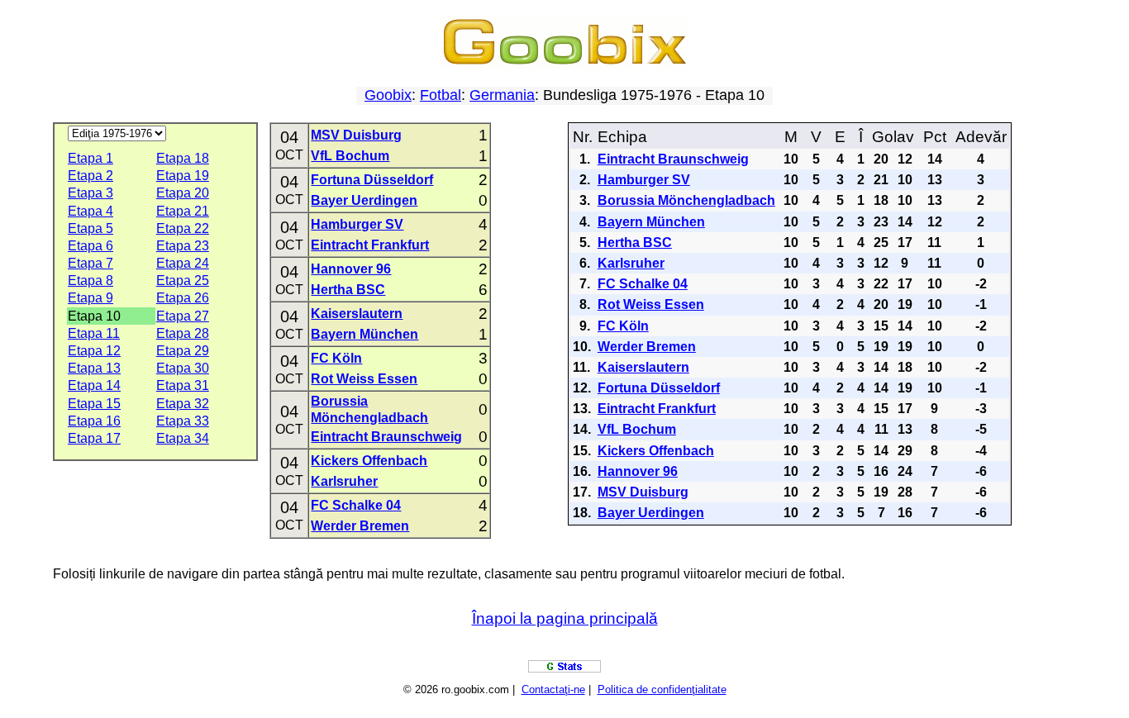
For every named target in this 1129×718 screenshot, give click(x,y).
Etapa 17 (94, 438)
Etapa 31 (182, 385)
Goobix (388, 95)
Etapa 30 (182, 368)
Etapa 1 (90, 158)
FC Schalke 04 (356, 505)
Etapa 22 (182, 228)
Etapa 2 (90, 176)
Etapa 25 (182, 280)
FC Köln (336, 358)
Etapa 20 (182, 193)
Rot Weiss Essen (364, 379)
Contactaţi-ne (553, 689)
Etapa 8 (90, 280)
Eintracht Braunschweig (386, 437)
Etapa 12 (94, 351)
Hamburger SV (357, 224)
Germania (502, 95)
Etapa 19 (182, 176)
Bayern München (364, 334)
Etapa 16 (94, 421)
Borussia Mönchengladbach (686, 200)
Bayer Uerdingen (364, 200)
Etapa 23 (182, 246)
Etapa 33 (182, 421)
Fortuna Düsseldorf (372, 180)
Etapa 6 (90, 246)
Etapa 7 (90, 263)
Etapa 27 (182, 316)
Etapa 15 (94, 404)
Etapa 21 (182, 211)
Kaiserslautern (357, 314)
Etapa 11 (94, 333)
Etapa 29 (182, 351)
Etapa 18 (182, 158)
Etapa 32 (182, 404)
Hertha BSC (348, 290)
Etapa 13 (94, 368)
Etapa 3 (90, 193)
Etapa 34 (182, 438)
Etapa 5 (90, 228)
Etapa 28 (182, 333)
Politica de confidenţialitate (662, 689)
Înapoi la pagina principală (565, 618)
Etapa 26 (182, 298)
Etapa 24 (182, 263)
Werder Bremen (360, 526)
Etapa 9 (90, 298)
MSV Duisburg (356, 135)
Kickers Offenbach (369, 461)
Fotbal (440, 95)
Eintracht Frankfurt (370, 245)
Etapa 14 (94, 385)
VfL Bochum (350, 156)
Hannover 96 (351, 269)
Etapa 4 (90, 211)
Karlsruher (344, 481)
